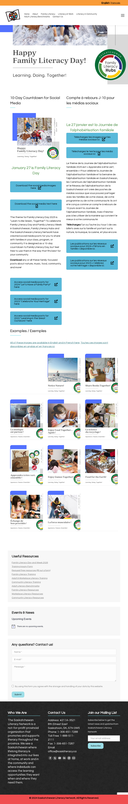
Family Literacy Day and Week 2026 (30, 563)
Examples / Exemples (28, 331)
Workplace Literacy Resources (27, 594)
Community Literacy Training (26, 582)
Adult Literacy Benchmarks (25, 586)
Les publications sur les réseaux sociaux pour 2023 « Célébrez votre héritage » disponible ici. (88, 263)
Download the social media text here (36, 204)
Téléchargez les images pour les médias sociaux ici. (92, 138)
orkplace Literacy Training (34, 578)
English (105, 3)
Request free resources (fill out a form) (31, 570)
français (115, 3)
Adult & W (16, 578)
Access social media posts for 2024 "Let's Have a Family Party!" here (32, 284)
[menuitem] (27, 14)
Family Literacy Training (24, 574)
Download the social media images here (36, 186)
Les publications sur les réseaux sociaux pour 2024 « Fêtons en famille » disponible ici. (88, 246)
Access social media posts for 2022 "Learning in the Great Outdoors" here (31, 318)
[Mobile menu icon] (123, 15)
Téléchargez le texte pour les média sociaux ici (92, 152)
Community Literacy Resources (28, 598)
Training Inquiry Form (22, 566)
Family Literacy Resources (25, 590)
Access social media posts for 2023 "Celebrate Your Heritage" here (32, 301)
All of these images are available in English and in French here (45, 342)
